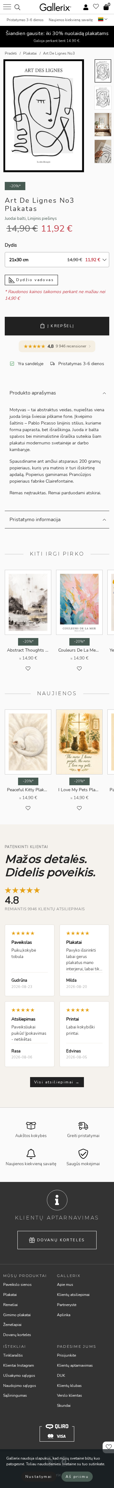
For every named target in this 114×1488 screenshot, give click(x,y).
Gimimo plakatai (17, 1314)
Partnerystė (66, 1304)
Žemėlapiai (12, 1324)
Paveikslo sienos (17, 1284)
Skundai (64, 1405)
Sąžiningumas (15, 1395)
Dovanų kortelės (61, 1240)
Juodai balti (15, 218)
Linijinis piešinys (42, 218)
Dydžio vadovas (34, 279)
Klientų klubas (69, 1385)
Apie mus (65, 1284)
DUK (61, 1375)
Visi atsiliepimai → (57, 1082)
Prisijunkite (66, 1355)
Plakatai (10, 1294)
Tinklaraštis (13, 1355)
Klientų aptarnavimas (75, 1365)
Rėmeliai (10, 1304)
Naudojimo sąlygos (19, 1385)
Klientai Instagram (18, 1365)
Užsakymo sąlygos (19, 1375)
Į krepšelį (61, 325)
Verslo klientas (69, 1395)
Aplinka (63, 1314)
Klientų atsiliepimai (73, 1294)
